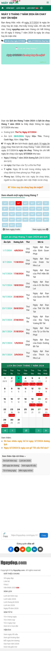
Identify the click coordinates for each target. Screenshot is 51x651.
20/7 (39, 214)
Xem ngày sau (39, 229)
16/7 (12, 214)
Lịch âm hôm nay (11, 596)
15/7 (5, 214)
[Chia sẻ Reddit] (22, 549)
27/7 (39, 219)
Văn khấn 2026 (10, 587)
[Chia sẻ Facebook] (11, 549)
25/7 (25, 219)
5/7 (32, 203)
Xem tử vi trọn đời (11, 626)
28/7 (46, 219)
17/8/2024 (18, 273)
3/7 (18, 203)
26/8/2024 (18, 308)
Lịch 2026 (20, 8)
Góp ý (6, 584)
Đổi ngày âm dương (11, 465)
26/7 (32, 219)
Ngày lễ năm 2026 (11, 608)
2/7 (11, 203)
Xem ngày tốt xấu (29, 465)
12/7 (32, 208)
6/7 (39, 203)
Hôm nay (10, 8)
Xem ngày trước (12, 229)
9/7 (11, 208)
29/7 (5, 225)
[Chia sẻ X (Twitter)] (16, 549)
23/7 (12, 219)
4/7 (25, 203)
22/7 (5, 219)
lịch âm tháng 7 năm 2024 (22, 120)
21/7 (46, 214)
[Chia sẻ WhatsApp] (28, 549)
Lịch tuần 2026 (10, 599)
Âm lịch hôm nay (10, 460)
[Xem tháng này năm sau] (45, 431)
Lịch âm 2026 (25, 460)
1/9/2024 (18, 343)
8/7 (5, 208)
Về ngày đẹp (9, 578)
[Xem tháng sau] (38, 431)
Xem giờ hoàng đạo (11, 637)
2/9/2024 (18, 354)
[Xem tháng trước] (12, 431)
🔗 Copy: (5, 534)
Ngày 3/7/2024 (14, 55)
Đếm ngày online (25, 470)
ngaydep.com (18, 29)
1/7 (5, 203)
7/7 (45, 203)
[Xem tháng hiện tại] (26, 431)
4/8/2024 (18, 250)
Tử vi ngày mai (10, 623)
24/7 (19, 219)
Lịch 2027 (31, 8)
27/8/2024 (18, 319)
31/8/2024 (18, 331)
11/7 (25, 208)
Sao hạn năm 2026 (11, 643)
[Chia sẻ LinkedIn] (34, 549)
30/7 (12, 225)
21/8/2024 (18, 296)
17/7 (19, 214)
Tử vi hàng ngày (9, 470)
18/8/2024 (18, 285)
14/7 (46, 208)
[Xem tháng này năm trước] (5, 431)
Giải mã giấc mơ (10, 647)
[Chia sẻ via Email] (40, 549)
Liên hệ (7, 581)
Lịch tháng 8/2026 (11, 602)
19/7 (32, 214)
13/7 (39, 208)
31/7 (19, 225)
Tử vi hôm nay (9, 619)
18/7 (25, 214)
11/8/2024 (18, 262)
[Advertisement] (25, 91)
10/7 (19, 208)
